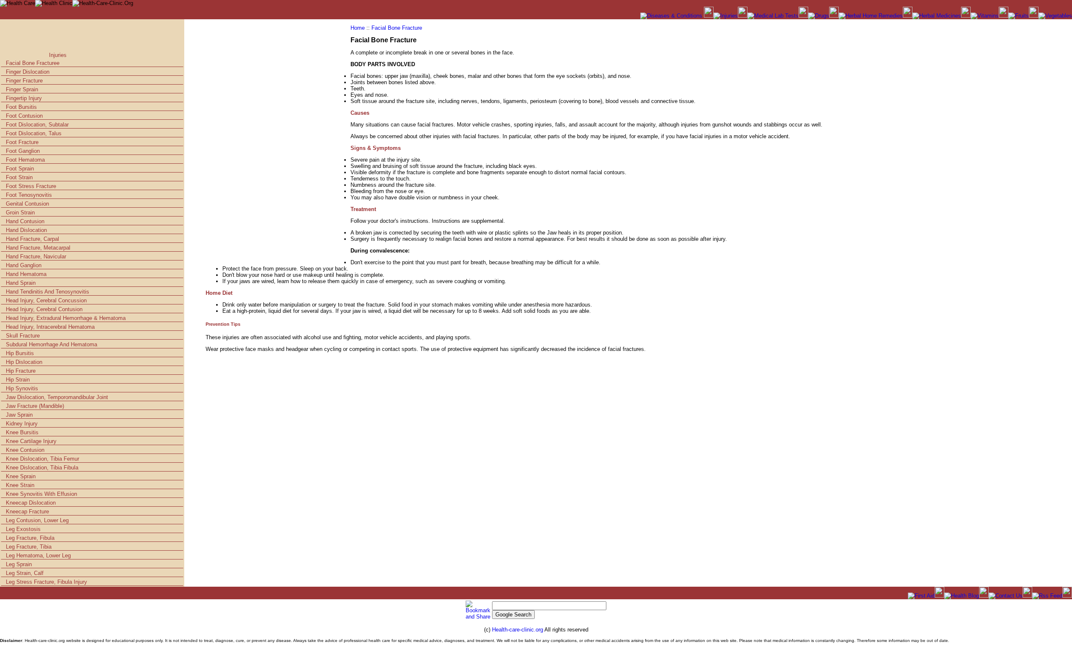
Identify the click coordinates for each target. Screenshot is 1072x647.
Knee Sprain (21, 476)
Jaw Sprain (19, 415)
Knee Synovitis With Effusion (41, 494)
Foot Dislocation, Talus (34, 133)
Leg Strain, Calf (25, 573)
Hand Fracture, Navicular (36, 256)
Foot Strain (19, 177)
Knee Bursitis (22, 432)
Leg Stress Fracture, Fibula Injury (46, 582)
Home (357, 28)
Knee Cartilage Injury (31, 441)
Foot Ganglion (23, 151)
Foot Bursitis (21, 107)
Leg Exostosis (23, 529)
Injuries (58, 55)
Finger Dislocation (27, 72)
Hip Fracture (21, 371)
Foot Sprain (20, 168)
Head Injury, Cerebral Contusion (44, 309)
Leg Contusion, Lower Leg (37, 520)
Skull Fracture (23, 336)
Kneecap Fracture (27, 511)
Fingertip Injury (24, 98)
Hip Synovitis (22, 388)
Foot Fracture (22, 142)
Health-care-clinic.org (518, 629)
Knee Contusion (25, 450)
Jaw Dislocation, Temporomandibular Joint (57, 397)
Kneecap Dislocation (31, 503)
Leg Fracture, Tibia (29, 547)
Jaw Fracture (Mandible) (35, 406)
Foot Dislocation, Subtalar (37, 124)
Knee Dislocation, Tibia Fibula (42, 467)
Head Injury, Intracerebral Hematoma (50, 327)
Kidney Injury (22, 423)
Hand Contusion (25, 221)
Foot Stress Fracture (31, 186)
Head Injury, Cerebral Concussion (46, 300)
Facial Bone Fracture (396, 28)
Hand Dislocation (26, 230)
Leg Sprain (19, 564)
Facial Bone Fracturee (32, 63)
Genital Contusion (27, 204)
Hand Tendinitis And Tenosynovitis (47, 292)
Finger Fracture (24, 80)
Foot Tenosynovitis (29, 195)
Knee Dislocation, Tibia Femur (42, 459)
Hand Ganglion (23, 265)
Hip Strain (18, 379)
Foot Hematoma (25, 160)
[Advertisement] (101, 38)
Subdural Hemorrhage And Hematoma (51, 344)
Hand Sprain (21, 283)
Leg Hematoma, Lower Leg (38, 555)
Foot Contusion (24, 116)
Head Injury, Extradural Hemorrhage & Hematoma (66, 318)
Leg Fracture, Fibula (30, 538)
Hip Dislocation (24, 362)
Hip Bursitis (20, 353)
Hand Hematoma (26, 274)
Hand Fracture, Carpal (32, 239)
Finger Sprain (22, 89)
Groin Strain (20, 212)
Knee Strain (20, 485)
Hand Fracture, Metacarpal (38, 248)
